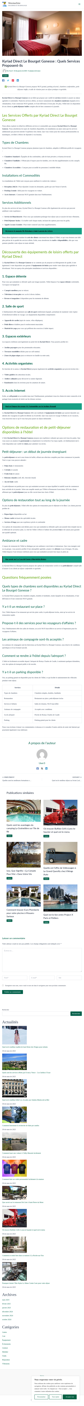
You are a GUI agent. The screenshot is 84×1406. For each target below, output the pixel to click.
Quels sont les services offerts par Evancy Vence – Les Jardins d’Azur (26, 1073)
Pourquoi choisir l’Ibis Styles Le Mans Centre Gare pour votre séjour (26, 1283)
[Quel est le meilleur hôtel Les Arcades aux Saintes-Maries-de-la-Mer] (14, 1088)
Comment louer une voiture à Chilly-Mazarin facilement (21, 1153)
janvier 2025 (6, 1308)
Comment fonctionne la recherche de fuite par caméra (20, 1125)
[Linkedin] (18, 80)
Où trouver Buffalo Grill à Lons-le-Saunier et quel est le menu (23, 1230)
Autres (5, 76)
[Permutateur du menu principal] (79, 4)
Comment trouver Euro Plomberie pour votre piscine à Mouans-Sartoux (23, 913)
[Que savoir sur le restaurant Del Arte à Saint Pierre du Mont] (14, 1193)
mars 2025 (5, 1300)
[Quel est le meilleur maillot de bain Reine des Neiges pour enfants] (14, 1035)
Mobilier (5, 1352)
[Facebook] (3, 80)
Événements (6, 1344)
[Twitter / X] (42, 768)
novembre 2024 (7, 1316)
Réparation (6, 1360)
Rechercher (5, 1010)
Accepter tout (70, 1397)
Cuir (3, 1336)
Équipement (6, 1340)
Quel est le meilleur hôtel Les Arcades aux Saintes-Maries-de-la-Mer (25, 1100)
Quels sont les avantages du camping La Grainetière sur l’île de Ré (23, 828)
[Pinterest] (13, 80)
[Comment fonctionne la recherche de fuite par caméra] (14, 1115)
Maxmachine (14, 3)
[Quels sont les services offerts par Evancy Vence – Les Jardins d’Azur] (14, 1062)
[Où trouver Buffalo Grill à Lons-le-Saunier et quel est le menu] (14, 1218)
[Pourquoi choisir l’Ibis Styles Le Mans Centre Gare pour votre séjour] (14, 1271)
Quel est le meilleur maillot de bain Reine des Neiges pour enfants (25, 1047)
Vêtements (6, 1364)
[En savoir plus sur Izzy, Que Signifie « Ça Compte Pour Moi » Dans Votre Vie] (24, 854)
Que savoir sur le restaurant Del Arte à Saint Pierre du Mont (22, 1202)
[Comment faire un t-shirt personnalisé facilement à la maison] (14, 1168)
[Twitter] (8, 80)
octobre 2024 (6, 1319)
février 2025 (6, 1304)
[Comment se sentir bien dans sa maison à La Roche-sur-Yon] (14, 1245)
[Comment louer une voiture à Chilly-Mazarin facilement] (14, 1141)
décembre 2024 (7, 1312)
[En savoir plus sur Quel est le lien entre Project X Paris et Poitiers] (60, 898)
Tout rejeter (55, 1397)
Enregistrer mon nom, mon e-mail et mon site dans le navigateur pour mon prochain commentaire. (35, 985)
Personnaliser (41, 1397)
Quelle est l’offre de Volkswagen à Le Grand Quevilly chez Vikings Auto (59, 871)
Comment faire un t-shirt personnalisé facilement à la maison (23, 1179)
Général (5, 1348)
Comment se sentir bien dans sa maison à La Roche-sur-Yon (23, 1255)
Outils (4, 1356)
